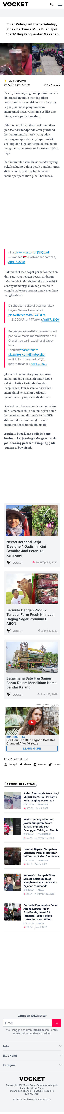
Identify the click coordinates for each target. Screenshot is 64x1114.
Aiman (41, 890)
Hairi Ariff (43, 805)
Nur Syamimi (53, 85)
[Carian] (51, 4)
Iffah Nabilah (44, 834)
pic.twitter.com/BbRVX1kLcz (26, 315)
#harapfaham (29, 350)
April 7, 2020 (16, 262)
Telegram (38, 1030)
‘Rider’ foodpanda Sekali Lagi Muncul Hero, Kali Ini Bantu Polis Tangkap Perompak (41, 797)
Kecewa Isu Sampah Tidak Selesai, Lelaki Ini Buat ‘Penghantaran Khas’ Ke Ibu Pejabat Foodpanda (40, 881)
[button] (59, 4)
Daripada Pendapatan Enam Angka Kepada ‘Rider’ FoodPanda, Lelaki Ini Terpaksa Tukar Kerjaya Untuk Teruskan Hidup (40, 912)
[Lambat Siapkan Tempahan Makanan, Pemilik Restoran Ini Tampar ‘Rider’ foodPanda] (12, 856)
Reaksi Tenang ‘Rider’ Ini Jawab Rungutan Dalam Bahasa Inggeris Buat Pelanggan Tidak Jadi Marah (40, 825)
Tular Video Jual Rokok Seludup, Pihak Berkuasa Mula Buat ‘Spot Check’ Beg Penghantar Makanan (32, 29)
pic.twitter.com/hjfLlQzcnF (32, 252)
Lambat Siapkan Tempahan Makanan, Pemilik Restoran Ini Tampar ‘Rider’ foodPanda (41, 853)
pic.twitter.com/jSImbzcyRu (26, 354)
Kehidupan (19, 80)
